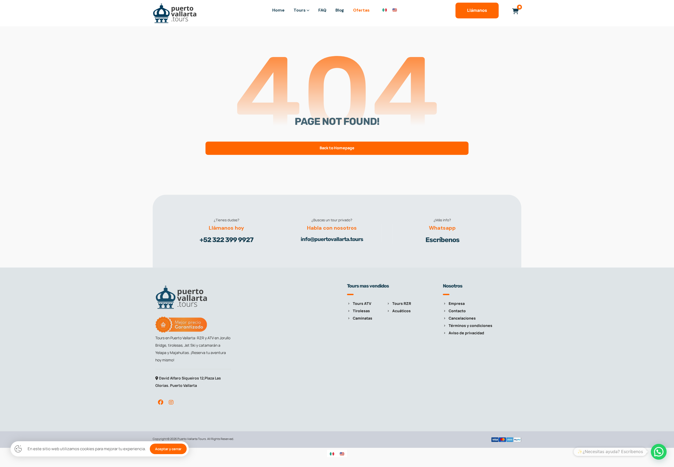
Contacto (457, 310)
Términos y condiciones (470, 325)
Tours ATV (362, 303)
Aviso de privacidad (466, 332)
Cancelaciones (462, 318)
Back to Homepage (337, 148)
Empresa (457, 303)
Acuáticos (401, 310)
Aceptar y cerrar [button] (168, 449)
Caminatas (362, 318)
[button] (515, 11)
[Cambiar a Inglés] (395, 9)
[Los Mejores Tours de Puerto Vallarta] (175, 13)
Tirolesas (361, 310)
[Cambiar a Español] (385, 9)
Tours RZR (401, 303)
